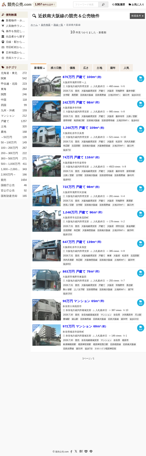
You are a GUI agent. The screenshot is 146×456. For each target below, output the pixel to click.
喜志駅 (129, 285)
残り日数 (56, 67)
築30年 (131, 260)
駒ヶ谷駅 (67, 289)
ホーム (34, 25)
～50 (14, 137)
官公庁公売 (14, 190)
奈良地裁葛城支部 (90, 315)
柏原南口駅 (79, 120)
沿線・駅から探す (17, 41)
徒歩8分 (67, 264)
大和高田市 (127, 315)
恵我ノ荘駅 (68, 205)
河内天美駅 (129, 141)
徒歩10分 (134, 319)
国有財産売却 (14, 195)
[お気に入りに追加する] (140, 78)
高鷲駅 (75, 95)
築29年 (130, 230)
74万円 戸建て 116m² (81, 157)
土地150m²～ (118, 145)
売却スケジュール (17, 57)
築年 (113, 67)
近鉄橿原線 (115, 344)
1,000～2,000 (14, 169)
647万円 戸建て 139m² (82, 242)
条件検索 (45, 25)
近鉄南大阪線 (86, 95)
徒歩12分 (67, 234)
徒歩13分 (67, 293)
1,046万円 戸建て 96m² (82, 212)
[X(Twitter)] (76, 451)
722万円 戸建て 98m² (81, 187)
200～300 (14, 153)
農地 (14, 131)
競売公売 (15, 4)
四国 (14, 105)
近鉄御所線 (85, 319)
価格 (72, 67)
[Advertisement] (88, 48)
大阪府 (110, 91)
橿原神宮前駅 (84, 344)
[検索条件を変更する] (137, 16)
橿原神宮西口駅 (100, 344)
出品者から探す (15, 36)
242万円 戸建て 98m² (81, 102)
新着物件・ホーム (17, 20)
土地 (99, 67)
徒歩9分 (67, 179)
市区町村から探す (17, 47)
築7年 (131, 289)
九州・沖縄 (14, 110)
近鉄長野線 (100, 95)
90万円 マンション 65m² (83, 301)
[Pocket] (86, 451)
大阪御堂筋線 (103, 145)
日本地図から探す (17, 52)
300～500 (14, 158)
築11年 (130, 145)
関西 (14, 94)
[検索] (103, 4)
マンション (106, 315)
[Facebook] (71, 451)
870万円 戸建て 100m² (82, 77)
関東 (14, 78)
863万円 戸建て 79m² (81, 271)
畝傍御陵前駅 (69, 344)
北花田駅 (76, 145)
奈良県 (117, 315)
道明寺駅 (67, 120)
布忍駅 (66, 145)
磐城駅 (66, 319)
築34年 (124, 319)
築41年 (130, 175)
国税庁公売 (14, 185)
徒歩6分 (135, 120)
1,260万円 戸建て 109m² (83, 127)
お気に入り (137, 4)
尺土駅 (138, 315)
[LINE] (91, 451)
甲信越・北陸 (14, 83)
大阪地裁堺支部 (89, 91)
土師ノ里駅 (131, 116)
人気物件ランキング (17, 25)
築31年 (79, 348)
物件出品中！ (45, 4)
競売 (77, 91)
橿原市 (125, 340)
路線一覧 (58, 25)
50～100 (14, 142)
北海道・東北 (14, 72)
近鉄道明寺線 (108, 120)
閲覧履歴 (119, 4)
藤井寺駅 (130, 91)
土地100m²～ (114, 95)
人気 (126, 67)
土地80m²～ (120, 260)
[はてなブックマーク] (81, 451)
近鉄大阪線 (113, 319)
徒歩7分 (67, 150)
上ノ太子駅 (79, 289)
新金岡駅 (130, 226)
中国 (14, 99)
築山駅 (75, 319)
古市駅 (66, 95)
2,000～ (14, 174)
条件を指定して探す (17, 31)
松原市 (119, 141)
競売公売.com (62, 451)
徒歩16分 (136, 95)
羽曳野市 (120, 91)
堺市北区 (120, 226)
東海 (14, 88)
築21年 (126, 95)
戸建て (102, 91)
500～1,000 (14, 163)
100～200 (14, 147)
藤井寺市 (120, 116)
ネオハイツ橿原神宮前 (105, 348)
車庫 (109, 255)
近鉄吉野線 (68, 348)
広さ (86, 67)
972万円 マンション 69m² (84, 326)
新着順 (38, 67)
